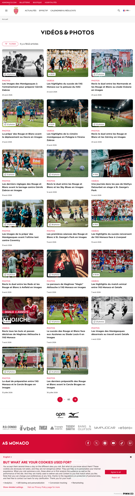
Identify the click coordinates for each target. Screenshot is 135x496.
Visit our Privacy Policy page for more (43, 487)
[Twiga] (43, 428)
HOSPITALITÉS (51, 2)
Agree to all (116, 472)
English (6, 457)
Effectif (43, 10)
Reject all (116, 477)
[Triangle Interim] (56, 428)
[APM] (60, 415)
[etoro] (125, 428)
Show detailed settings (13, 487)
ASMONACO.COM (9, 2)
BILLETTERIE (25, 2)
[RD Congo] (10, 428)
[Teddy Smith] (70, 428)
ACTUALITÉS (30, 10)
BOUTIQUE (37, 2)
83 (69, 399)
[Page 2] (75, 399)
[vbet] (28, 428)
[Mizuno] (73, 415)
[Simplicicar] (104, 428)
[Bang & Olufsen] (84, 428)
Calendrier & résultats (63, 10)
